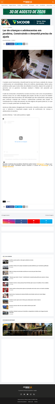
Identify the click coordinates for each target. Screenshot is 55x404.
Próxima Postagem (49, 215)
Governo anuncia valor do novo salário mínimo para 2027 (22, 305)
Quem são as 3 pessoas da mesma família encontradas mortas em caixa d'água (27, 294)
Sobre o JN (30, 401)
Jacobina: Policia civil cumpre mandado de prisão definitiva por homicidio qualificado (28, 265)
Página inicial (5, 27)
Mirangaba (31, 5)
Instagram (40, 164)
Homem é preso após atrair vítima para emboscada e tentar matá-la (25, 299)
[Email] (24, 44)
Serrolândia (25, 5)
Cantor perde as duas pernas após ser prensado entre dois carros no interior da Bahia (29, 288)
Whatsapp (44, 165)
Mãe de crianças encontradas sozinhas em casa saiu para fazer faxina (25, 271)
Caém (37, 5)
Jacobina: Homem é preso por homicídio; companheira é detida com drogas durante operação (28, 312)
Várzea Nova (49, 5)
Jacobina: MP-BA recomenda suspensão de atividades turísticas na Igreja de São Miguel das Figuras (27, 331)
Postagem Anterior (6, 215)
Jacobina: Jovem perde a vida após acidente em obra (21, 260)
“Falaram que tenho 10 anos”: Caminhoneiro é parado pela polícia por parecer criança (29, 277)
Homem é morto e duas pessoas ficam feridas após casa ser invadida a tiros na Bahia (28, 282)
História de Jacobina (22, 401)
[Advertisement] (27, 184)
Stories (35, 401)
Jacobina (10, 27)
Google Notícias (8, 167)
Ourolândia (42, 5)
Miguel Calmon (12, 5)
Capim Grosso (4, 5)
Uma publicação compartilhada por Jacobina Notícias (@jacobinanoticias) (20, 159)
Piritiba (19, 5)
